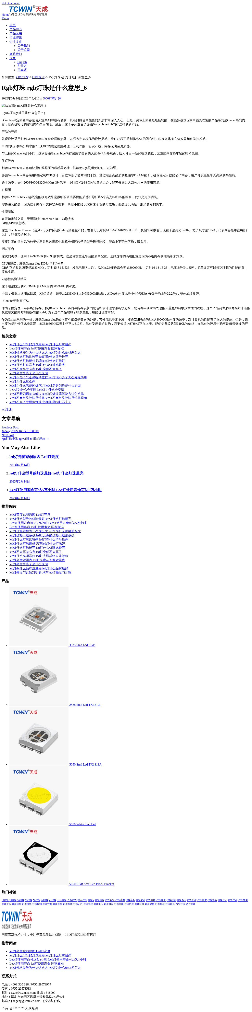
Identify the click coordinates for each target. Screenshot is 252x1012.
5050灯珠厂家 (52, 98)
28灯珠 (13, 900)
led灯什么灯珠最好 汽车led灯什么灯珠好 (37, 360)
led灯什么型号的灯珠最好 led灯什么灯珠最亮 (40, 344)
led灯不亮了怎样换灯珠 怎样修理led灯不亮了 (40, 402)
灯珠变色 (140, 900)
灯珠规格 (149, 904)
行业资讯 (15, 37)
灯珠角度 (160, 904)
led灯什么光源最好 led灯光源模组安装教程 (38, 556)
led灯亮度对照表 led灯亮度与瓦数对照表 (37, 560)
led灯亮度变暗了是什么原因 (28, 373)
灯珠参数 (130, 900)
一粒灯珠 (62, 900)
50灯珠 (36, 900)
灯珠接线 (27, 904)
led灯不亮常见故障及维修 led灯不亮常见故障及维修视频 (48, 398)
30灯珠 (20, 900)
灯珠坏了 (161, 900)
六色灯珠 (72, 900)
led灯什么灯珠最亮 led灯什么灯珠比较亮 (37, 365)
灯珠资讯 (38, 77)
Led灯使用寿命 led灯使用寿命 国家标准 (36, 348)
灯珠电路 (119, 904)
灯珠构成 (67, 904)
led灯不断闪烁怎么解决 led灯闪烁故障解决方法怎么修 (46, 393)
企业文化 (15, 41)
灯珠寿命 (212, 900)
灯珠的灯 (129, 904)
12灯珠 (5, 900)
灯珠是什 (57, 904)
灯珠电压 (98, 904)
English (22, 62)
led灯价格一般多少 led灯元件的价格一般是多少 (41, 535)
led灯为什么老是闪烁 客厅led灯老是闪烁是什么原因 (45, 385)
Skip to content (11, 3)
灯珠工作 (232, 900)
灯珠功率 (120, 900)
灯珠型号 (171, 900)
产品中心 (15, 29)
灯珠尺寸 (222, 900)
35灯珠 (28, 900)
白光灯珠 (180, 904)
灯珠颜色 (170, 904)
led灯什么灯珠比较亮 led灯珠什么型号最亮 (38, 356)
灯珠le (91, 900)
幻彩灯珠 (22, 77)
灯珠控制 (37, 904)
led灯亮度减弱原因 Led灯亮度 (29, 514)
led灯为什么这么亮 (22, 381)
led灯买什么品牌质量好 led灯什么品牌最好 (38, 568)
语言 (12, 58)
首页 (12, 25)
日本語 (22, 70)
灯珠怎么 (6, 904)
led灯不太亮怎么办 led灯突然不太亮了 (35, 369)
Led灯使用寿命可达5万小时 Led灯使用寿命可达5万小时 (47, 523)
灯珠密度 (202, 900)
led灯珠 (7, 409)
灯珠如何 (191, 900)
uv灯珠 (52, 900)
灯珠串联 (99, 900)
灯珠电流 (108, 904)
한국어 (22, 65)
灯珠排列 (16, 904)
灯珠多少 (181, 900)
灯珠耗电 (139, 904)
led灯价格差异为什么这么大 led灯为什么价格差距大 (45, 352)
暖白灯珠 (82, 900)
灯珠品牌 (151, 900)
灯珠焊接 (88, 904)
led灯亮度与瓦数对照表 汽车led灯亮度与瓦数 (40, 572)
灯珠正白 (78, 904)
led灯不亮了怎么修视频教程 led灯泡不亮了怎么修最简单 (48, 377)
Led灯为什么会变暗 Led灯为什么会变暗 (36, 389)
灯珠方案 (47, 904)
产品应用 (15, 33)
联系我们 (15, 54)
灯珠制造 (110, 900)
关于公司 (23, 49)
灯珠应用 (243, 900)
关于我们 (23, 45)
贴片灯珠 (190, 904)
